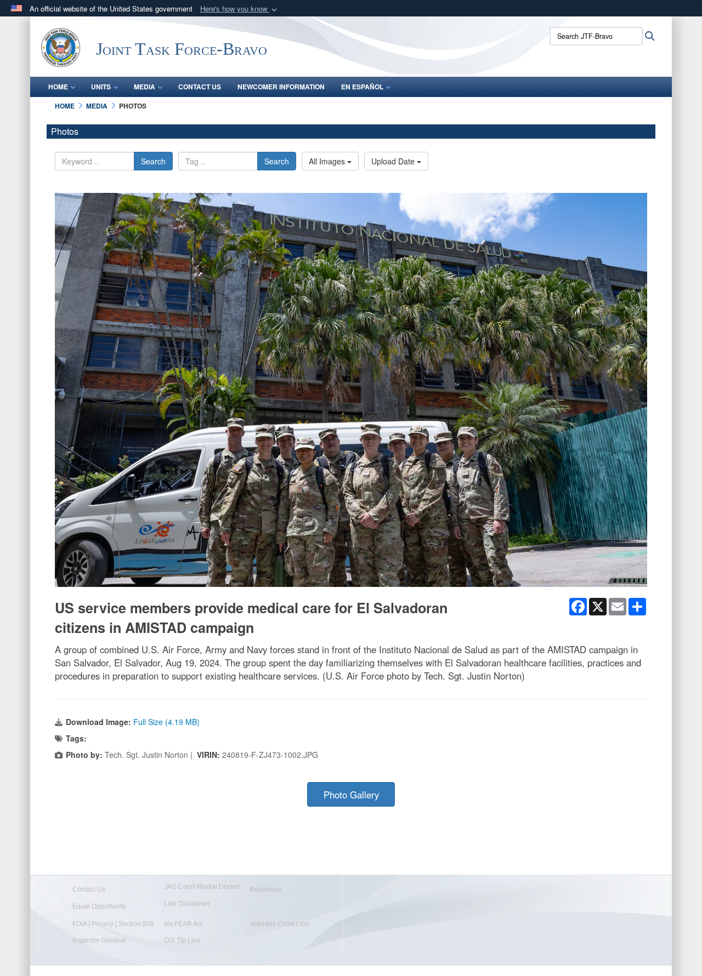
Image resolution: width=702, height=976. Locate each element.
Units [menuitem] (101, 87)
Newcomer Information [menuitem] (281, 87)
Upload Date (394, 161)
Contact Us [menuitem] (199, 87)
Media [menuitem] (144, 87)
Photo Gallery (351, 794)
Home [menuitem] (58, 87)
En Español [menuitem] (362, 87)
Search (153, 161)
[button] (239, 9)
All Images (328, 161)
